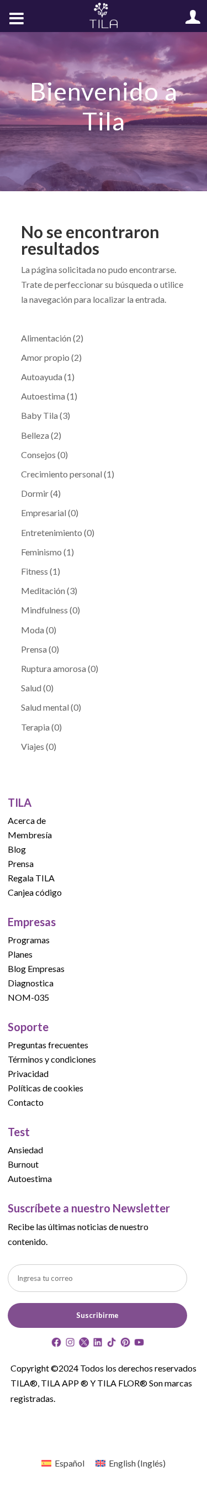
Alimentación (46, 338)
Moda (32, 629)
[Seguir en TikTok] (111, 1344)
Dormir (35, 493)
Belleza (35, 435)
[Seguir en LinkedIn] (97, 1344)
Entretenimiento (51, 532)
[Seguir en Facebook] (56, 1344)
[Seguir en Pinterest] (125, 1344)
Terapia (35, 727)
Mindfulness (44, 610)
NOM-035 (28, 997)
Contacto (26, 1102)
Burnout (23, 1164)
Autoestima (43, 396)
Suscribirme (97, 1315)
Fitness (34, 571)
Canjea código (35, 892)
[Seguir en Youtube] (139, 1344)
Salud (31, 687)
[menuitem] (63, 1463)
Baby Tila (39, 415)
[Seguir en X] (83, 1344)
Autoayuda (41, 376)
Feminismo (41, 552)
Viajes (32, 746)
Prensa (34, 649)
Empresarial (43, 512)
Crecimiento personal (61, 474)
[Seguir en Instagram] (70, 1344)
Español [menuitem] (69, 1463)
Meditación (43, 590)
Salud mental (45, 707)
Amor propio (45, 357)
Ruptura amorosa (53, 668)
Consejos (38, 454)
